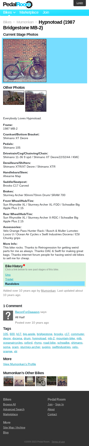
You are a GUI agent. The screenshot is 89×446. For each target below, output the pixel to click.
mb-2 (51, 338)
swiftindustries (61, 347)
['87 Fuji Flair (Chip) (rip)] (30, 381)
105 (5, 334)
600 (12, 334)
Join (46, 12)
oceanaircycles (13, 342)
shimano (76, 342)
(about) (24, 265)
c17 (67, 334)
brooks (58, 334)
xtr (15, 351)
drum (27, 338)
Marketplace (28, 12)
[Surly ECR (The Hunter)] (62, 381)
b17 (18, 334)
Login (80, 2)
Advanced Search (13, 409)
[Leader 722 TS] (40, 381)
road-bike (49, 342)
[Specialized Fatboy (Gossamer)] (8, 381)
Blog (5, 432)
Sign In (59, 404)
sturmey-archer (30, 347)
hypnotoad (39, 338)
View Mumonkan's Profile (19, 364)
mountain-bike (65, 338)
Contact (52, 414)
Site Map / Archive (14, 427)
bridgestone (44, 334)
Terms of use (58, 441)
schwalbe (63, 342)
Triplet (9, 279)
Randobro (12, 283)
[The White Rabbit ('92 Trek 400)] (19, 381)
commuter (77, 334)
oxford (28, 342)
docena (17, 338)
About (51, 409)
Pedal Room (18, 5)
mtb (79, 338)
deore (7, 338)
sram (15, 347)
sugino (46, 347)
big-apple (29, 334)
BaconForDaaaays (8, 316)
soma (6, 347)
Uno (8, 274)
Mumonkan (48, 290)
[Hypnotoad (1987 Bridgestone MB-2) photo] (24, 41)
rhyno (38, 342)
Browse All (9, 404)
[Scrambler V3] (51, 381)
